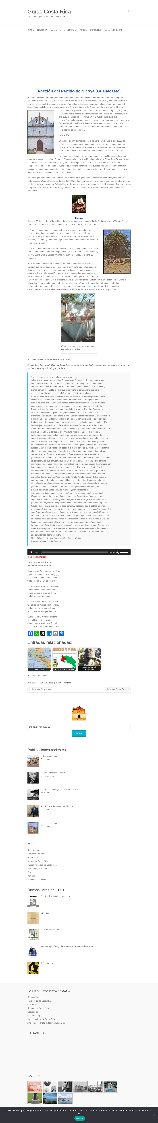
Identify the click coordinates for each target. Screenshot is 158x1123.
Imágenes (96, 30)
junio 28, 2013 (46, 683)
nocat (45, 675)
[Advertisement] (79, 57)
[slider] (124, 552)
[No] (154, 1114)
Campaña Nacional (35, 854)
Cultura (55, 30)
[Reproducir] (31, 552)
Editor (34, 683)
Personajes (32, 876)
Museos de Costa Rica (37, 861)
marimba (93, 286)
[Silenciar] (117, 552)
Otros (29, 872)
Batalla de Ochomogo (40, 689)
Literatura (70, 30)
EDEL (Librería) (113, 30)
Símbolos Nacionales (36, 879)
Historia (42, 30)
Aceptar (80, 1118)
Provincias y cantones (37, 868)
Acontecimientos (63, 683)
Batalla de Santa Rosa (117, 689)
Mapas (83, 30)
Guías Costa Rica (49, 11)
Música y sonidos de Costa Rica (41, 865)
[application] (79, 552)
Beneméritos (33, 850)
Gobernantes (33, 857)
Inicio (30, 30)
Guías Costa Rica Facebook (128, 11)
